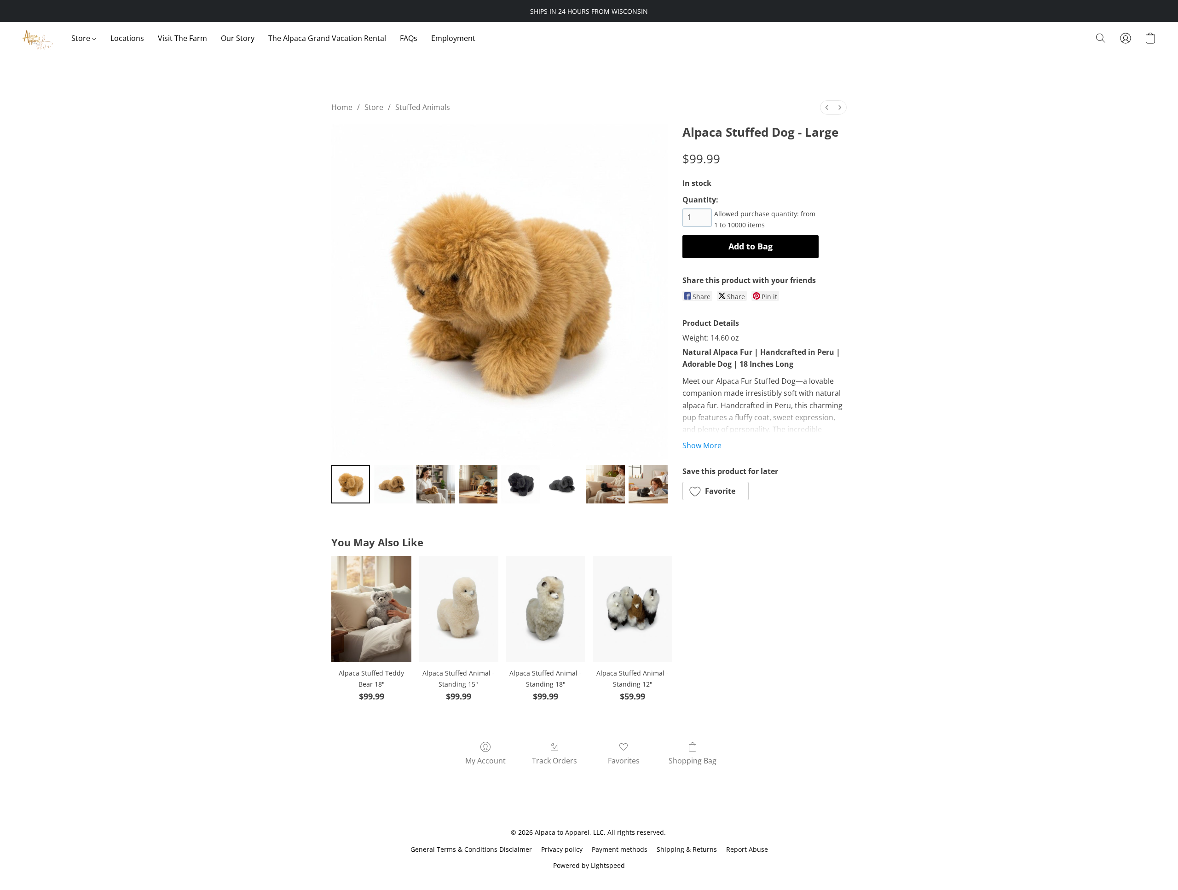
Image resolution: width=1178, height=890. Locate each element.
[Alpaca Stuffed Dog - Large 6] (605, 484)
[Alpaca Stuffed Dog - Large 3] (478, 484)
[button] (37, 38)
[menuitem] (826, 107)
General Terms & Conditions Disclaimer (471, 849)
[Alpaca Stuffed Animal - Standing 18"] (545, 609)
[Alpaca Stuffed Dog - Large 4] (520, 484)
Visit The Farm (182, 38)
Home (341, 107)
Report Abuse (747, 849)
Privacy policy (562, 849)
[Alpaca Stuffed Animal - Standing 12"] (632, 609)
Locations (127, 38)
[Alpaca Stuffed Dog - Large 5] (563, 484)
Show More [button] (702, 445)
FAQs (408, 38)
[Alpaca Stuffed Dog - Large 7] (648, 484)
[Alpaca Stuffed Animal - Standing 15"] (458, 609)
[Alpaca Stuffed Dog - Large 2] (435, 484)
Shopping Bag (692, 761)
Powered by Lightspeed (589, 865)
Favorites (624, 761)
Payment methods (619, 849)
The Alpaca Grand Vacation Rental (327, 38)
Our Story (237, 38)
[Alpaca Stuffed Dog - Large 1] (393, 484)
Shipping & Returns (687, 849)
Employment (453, 38)
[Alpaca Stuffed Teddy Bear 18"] (371, 609)
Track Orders (554, 761)
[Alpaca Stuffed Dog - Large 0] (350, 484)
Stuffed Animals (422, 107)
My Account (485, 761)
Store (81, 38)
